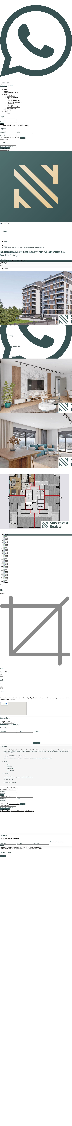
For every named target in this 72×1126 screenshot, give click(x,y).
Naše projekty (7, 110)
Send (2, 845)
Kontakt (6, 111)
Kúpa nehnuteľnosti (12, 99)
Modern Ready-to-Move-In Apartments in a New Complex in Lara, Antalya (21, 848)
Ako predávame (11, 108)
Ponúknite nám (11, 96)
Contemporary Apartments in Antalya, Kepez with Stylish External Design (20, 847)
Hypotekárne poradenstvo (14, 102)
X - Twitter (9, 261)
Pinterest (14, 261)
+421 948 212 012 (5, 83)
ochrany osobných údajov (38, 758)
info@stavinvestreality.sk (7, 85)
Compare (3, 855)
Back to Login (4, 139)
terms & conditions (14, 137)
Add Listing (3, 86)
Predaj (5, 89)
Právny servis (10, 103)
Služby (5, 94)
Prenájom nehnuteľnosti (13, 100)
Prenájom (6, 91)
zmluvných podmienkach (47, 758)
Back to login (22, 811)
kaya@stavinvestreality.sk (7, 723)
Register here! (4, 811)
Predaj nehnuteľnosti (13, 97)
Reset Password (5, 148)
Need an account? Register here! (9, 125)
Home (5, 246)
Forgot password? (13, 811)
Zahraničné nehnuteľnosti (11, 92)
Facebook (2, 261)
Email (25, 261)
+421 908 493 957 (5, 721)
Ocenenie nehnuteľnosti (13, 107)
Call (6, 724)
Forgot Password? (23, 125)
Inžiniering (10, 105)
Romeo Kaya (4, 718)
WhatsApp (20, 261)
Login (2, 123)
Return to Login (4, 150)
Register (23, 137)
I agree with (10, 137)
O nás (8, 113)
